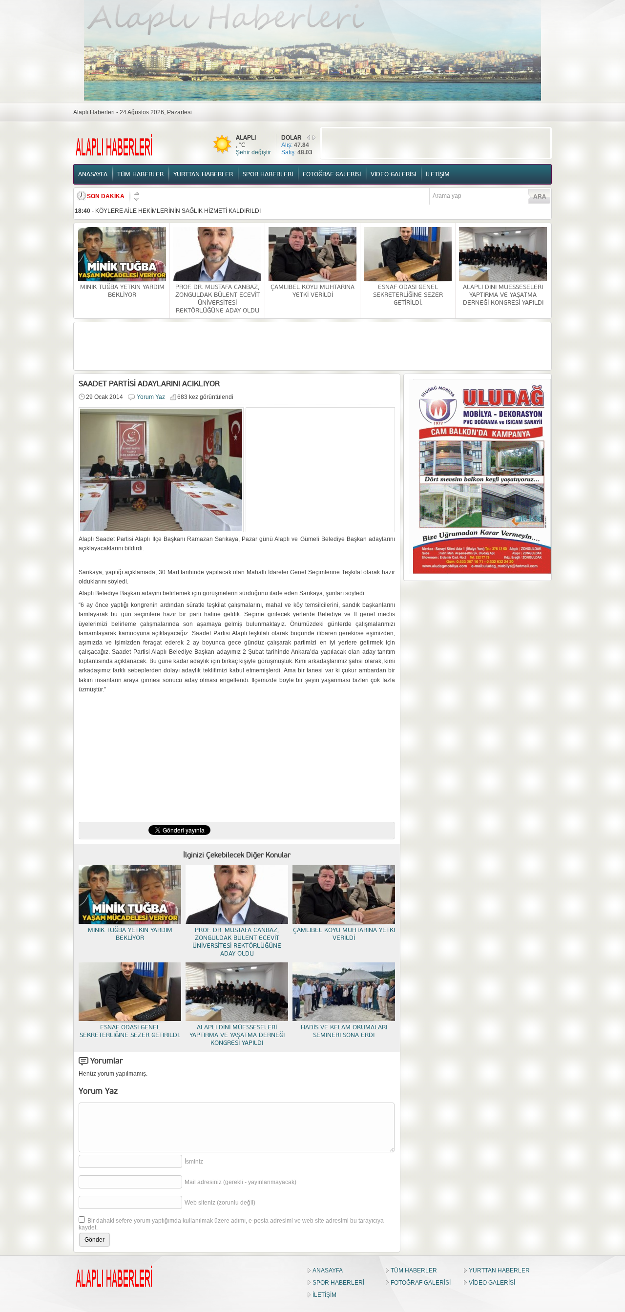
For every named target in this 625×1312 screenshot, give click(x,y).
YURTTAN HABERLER (203, 174)
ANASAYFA (92, 174)
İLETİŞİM (438, 174)
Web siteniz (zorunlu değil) (220, 1202)
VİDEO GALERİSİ (393, 174)
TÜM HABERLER (140, 174)
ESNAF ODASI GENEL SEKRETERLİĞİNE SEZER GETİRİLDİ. (408, 295)
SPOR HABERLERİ (268, 174)
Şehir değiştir (253, 152)
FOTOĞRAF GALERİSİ (332, 174)
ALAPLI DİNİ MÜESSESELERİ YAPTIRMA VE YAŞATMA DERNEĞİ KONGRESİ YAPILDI (503, 295)
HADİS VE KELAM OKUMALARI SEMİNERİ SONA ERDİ (344, 1031)
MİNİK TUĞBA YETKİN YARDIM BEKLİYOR (122, 291)
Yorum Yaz (151, 397)
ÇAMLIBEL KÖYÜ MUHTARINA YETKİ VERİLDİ (312, 291)
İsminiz (194, 1161)
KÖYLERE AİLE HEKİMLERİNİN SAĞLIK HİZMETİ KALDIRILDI (178, 211)
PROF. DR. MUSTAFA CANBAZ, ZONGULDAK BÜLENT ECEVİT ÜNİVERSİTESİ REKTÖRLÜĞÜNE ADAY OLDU (217, 298)
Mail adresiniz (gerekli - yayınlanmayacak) (240, 1182)
